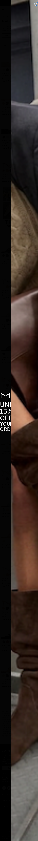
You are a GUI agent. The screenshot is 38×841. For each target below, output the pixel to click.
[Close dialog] (36, 3)
